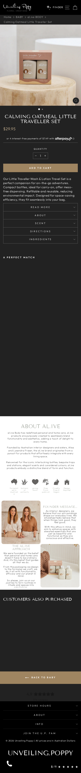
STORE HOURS (39, 705)
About (40, 215)
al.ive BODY (35, 17)
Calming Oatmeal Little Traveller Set (28, 22)
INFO (39, 723)
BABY (19, 17)
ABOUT (39, 714)
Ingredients (40, 239)
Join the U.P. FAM (39, 733)
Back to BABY (43, 677)
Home (7, 17)
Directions (40, 231)
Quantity (40, 148)
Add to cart (40, 167)
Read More (40, 207)
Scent (40, 223)
